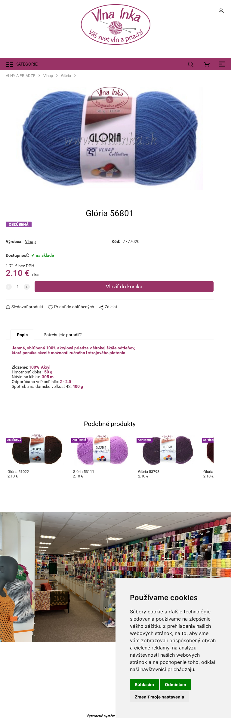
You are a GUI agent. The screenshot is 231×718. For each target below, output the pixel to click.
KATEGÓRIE (26, 64)
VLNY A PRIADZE (20, 75)
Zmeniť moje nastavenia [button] (159, 696)
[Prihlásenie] (221, 12)
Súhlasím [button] (144, 684)
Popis (22, 334)
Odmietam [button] (175, 684)
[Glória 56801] (109, 138)
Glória (66, 75)
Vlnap (48, 75)
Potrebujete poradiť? (63, 334)
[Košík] (208, 64)
